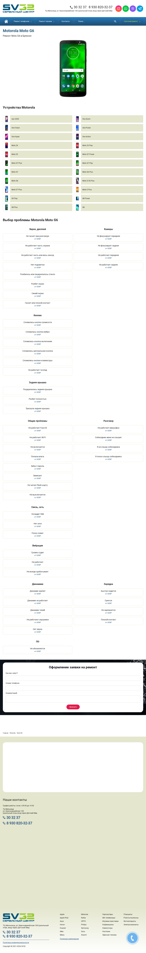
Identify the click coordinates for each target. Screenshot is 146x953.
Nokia (83, 918)
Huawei (63, 928)
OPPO (83, 921)
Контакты (66, 21)
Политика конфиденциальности (16, 943)
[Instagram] (118, 8)
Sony (83, 931)
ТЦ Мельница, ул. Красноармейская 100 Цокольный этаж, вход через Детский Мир (78, 11)
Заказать (73, 707)
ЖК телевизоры (108, 918)
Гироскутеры (107, 914)
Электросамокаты (131, 925)
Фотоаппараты (130, 921)
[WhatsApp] (125, 8)
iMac (62, 931)
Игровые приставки (110, 921)
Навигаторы (107, 928)
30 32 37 (78, 7)
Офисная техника (109, 935)
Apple (62, 914)
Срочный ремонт (131, 21)
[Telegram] (140, 8)
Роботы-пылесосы (131, 918)
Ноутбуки (106, 931)
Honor (62, 925)
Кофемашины (108, 925)
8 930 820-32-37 (100, 7)
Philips (83, 925)
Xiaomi (84, 935)
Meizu (62, 935)
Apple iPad (64, 918)
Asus (62, 921)
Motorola (84, 914)
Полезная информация (69, 939)
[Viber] (133, 8)
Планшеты (128, 914)
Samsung (85, 928)
